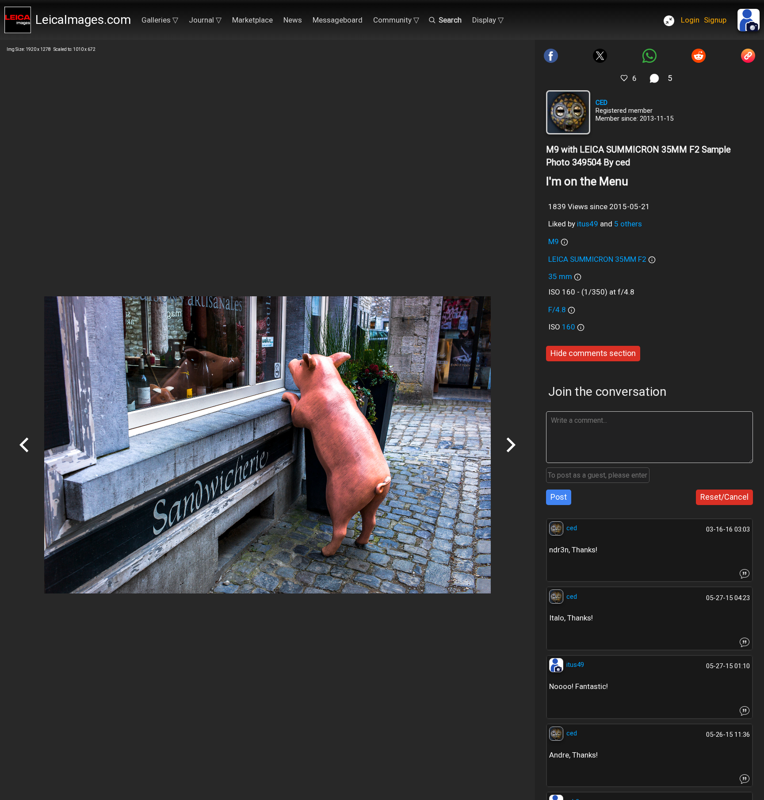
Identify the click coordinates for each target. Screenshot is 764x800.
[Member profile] (568, 112)
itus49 (587, 223)
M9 (553, 241)
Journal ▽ (205, 19)
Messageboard (338, 19)
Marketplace (252, 19)
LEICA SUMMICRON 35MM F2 (597, 259)
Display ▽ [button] (488, 19)
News (292, 19)
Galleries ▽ (159, 19)
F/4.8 (557, 309)
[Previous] (24, 455)
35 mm (560, 276)
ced (601, 103)
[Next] (510, 455)
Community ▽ (396, 19)
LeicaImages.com (83, 19)
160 (569, 326)
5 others (628, 223)
